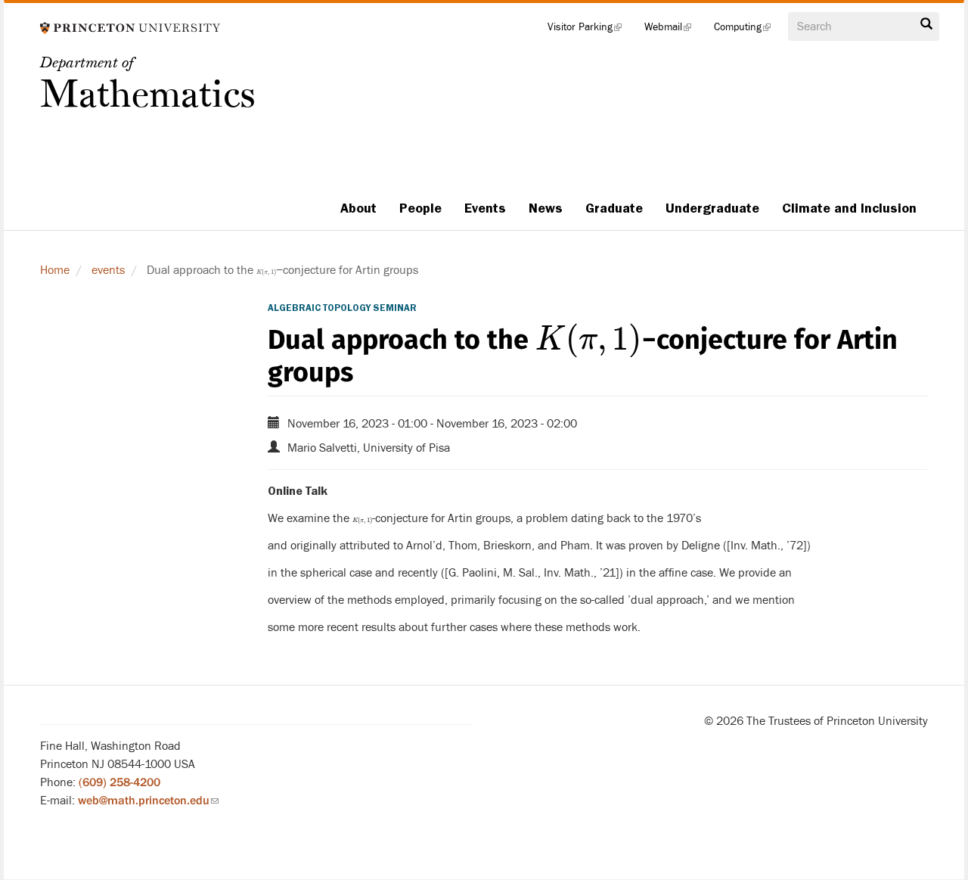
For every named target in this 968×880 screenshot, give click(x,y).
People (420, 208)
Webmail (673, 30)
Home (55, 270)
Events (485, 208)
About (358, 208)
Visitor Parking (590, 30)
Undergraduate (712, 208)
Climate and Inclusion (849, 208)
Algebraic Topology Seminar (342, 308)
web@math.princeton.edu (148, 800)
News (546, 208)
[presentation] (266, 270)
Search (926, 28)
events (108, 270)
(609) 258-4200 (119, 782)
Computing (748, 30)
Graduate (614, 208)
